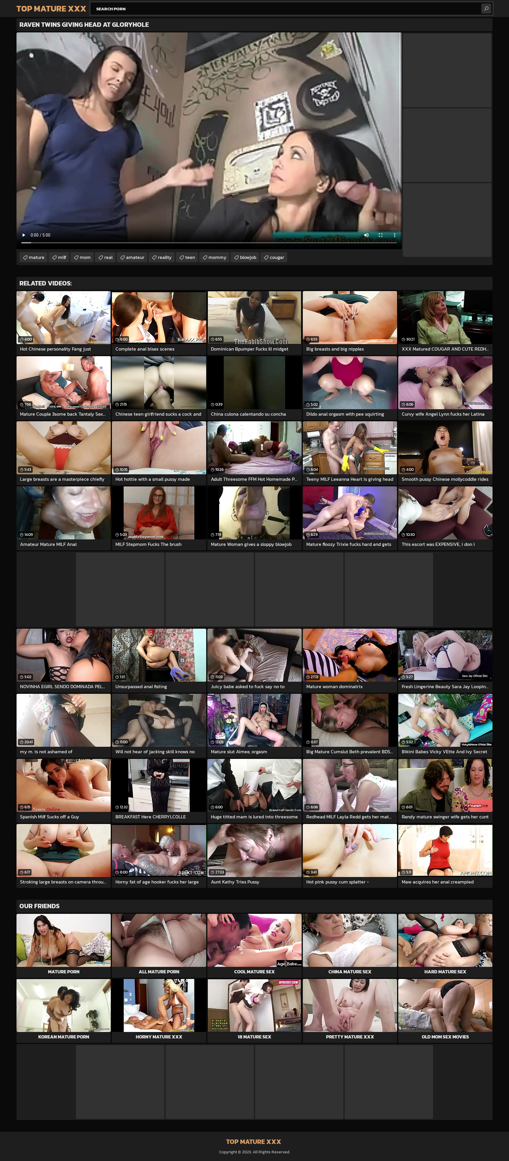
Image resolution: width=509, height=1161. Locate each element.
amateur (135, 257)
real (108, 257)
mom (85, 257)
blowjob (248, 257)
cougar (277, 257)
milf (62, 257)
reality (165, 257)
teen (190, 257)
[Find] (486, 9)
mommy (218, 257)
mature (36, 257)
